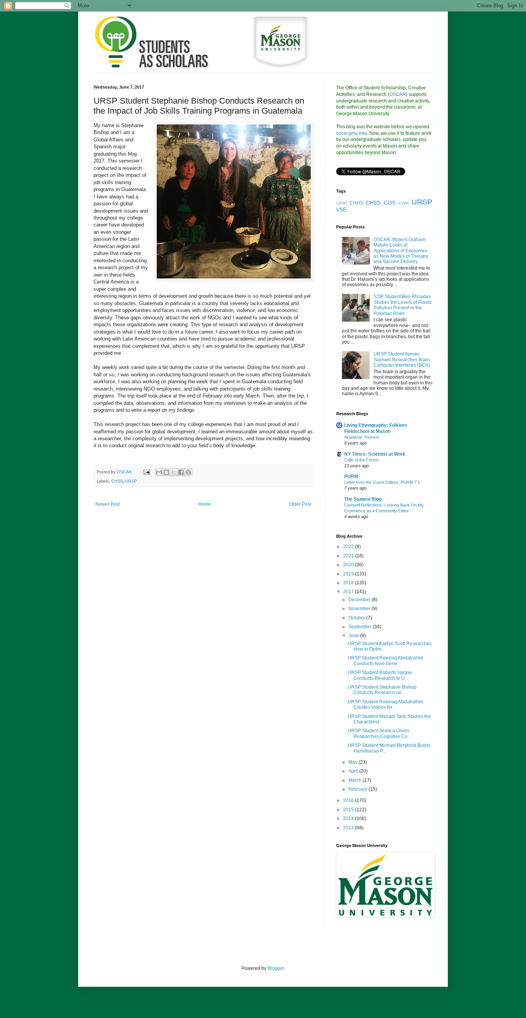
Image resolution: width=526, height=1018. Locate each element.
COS (389, 203)
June (354, 635)
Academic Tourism (361, 437)
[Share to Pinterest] (188, 472)
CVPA (404, 203)
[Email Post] (146, 472)
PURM (351, 476)
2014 (349, 818)
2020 (349, 564)
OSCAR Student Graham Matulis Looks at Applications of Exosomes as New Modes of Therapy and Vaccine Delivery (401, 251)
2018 (349, 582)
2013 (349, 827)
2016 (349, 800)
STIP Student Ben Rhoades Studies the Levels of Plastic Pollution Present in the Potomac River (403, 305)
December (360, 599)
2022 (349, 546)
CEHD (341, 203)
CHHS (356, 203)
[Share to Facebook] (181, 472)
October (357, 618)
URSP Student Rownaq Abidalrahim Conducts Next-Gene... (385, 660)
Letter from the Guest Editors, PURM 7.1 (382, 482)
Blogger (276, 968)
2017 (349, 591)
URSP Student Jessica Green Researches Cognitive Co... (379, 733)
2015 (349, 809)
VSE (341, 209)
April (353, 771)
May (353, 762)
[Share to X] (174, 472)
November (360, 608)
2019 (349, 574)
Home (204, 504)
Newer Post (107, 504)
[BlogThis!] (166, 472)
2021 (349, 555)
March (355, 780)
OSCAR (397, 94)
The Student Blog (363, 499)
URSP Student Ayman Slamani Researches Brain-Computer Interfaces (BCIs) (402, 359)
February (358, 789)
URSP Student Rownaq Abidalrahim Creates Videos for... (385, 704)
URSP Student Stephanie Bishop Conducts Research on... (382, 689)
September (360, 626)
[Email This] (159, 472)
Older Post (300, 504)
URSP (131, 481)
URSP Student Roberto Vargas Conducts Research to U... (380, 675)
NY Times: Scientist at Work (374, 454)
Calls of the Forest (361, 460)
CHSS (117, 481)
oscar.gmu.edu (351, 133)
